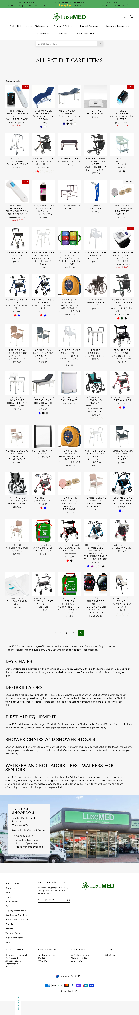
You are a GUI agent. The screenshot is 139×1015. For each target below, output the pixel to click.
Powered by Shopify (69, 991)
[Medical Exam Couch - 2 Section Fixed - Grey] (71, 123)
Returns (9, 928)
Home (8, 897)
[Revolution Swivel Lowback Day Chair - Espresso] (120, 614)
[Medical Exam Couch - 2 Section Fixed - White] (75, 123)
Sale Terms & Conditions (16, 915)
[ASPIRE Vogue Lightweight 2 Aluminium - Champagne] (34, 171)
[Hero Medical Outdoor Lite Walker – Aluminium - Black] (71, 560)
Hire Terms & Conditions (16, 919)
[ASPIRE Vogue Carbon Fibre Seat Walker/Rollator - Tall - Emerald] (122, 318)
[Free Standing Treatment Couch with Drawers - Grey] (47, 413)
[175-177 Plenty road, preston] (69, 829)
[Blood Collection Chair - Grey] (120, 171)
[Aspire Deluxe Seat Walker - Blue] (123, 407)
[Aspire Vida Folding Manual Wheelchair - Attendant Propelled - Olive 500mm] (101, 419)
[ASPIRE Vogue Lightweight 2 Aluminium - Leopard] (41, 171)
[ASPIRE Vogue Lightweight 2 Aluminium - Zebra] (49, 171)
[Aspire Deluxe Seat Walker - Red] (120, 407)
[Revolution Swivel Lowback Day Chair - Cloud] (123, 614)
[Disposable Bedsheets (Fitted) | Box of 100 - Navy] (41, 126)
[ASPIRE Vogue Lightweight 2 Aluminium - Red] (38, 171)
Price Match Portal (14, 937)
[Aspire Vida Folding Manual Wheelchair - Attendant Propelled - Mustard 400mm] (90, 419)
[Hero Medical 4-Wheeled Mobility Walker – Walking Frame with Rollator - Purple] (92, 566)
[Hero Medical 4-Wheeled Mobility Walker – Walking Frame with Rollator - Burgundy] (99, 566)
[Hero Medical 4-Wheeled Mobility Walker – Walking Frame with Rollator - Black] (103, 566)
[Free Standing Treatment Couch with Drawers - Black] (43, 413)
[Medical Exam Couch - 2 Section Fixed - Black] (67, 123)
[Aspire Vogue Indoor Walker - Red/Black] (19, 265)
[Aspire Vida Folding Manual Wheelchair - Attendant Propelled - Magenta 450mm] (97, 419)
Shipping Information (15, 910)
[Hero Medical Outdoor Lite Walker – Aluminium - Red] (67, 560)
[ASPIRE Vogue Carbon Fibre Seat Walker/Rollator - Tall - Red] (118, 318)
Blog (7, 942)
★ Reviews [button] (18, 1004)
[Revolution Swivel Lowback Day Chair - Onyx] (127, 614)
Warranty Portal (13, 933)
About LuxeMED (13, 883)
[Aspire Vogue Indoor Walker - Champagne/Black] (15, 265)
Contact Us (10, 888)
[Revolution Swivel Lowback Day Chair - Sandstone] (116, 614)
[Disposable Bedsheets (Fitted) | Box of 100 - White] (45, 126)
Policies (9, 906)
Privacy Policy (12, 901)
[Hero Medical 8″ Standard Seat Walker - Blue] (120, 510)
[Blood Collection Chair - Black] (123, 171)
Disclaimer (10, 924)
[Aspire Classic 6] (15, 315)
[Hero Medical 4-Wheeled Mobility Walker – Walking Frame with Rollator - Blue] (88, 566)
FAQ (7, 892)
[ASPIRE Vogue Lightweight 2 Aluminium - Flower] (45, 171)
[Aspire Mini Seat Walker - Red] (41, 508)
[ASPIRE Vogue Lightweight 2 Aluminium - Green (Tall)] (52, 171)
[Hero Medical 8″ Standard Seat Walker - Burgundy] (123, 510)
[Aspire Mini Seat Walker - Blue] (45, 508)
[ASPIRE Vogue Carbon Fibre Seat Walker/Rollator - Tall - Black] (125, 318)
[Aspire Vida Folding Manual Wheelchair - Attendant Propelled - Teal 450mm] (94, 419)
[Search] (100, 43)
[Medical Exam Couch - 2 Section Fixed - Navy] (64, 123)
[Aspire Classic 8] (41, 315)
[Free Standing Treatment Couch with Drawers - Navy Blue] (39, 413)
